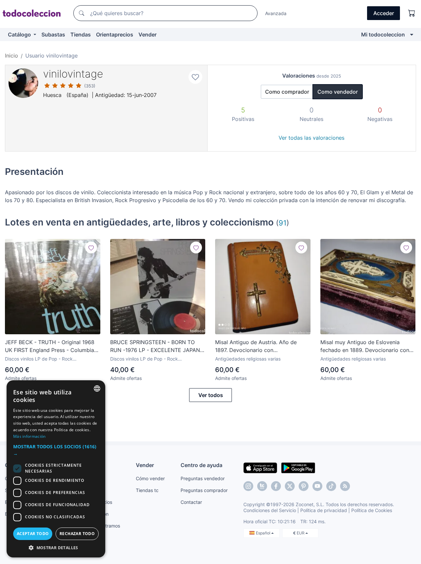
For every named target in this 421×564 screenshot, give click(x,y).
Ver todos (210, 395)
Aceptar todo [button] (33, 533)
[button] (56, 450)
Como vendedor (337, 91)
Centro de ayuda (201, 465)
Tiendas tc (147, 490)
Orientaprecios (114, 34)
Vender (147, 34)
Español (263, 532)
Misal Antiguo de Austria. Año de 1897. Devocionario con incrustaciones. (256, 346)
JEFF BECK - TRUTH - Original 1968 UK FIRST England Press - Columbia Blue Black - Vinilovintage (49, 346)
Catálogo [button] (20, 34)
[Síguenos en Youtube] (317, 486)
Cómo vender (150, 478)
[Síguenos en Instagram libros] (262, 486)
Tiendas (80, 34)
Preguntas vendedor (203, 478)
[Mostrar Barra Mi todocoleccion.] (412, 34)
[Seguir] (91, 247)
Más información (29, 436)
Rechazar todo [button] (77, 533)
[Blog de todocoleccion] (345, 486)
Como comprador (287, 91)
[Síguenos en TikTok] (331, 486)
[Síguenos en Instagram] (248, 486)
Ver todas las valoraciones (311, 137)
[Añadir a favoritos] (195, 77)
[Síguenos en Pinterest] (304, 486)
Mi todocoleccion (383, 34)
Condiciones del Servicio (269, 510)
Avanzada (275, 13)
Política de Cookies (371, 510)
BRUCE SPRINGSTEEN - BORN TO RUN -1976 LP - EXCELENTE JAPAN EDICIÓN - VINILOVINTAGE (155, 346)
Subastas (53, 34)
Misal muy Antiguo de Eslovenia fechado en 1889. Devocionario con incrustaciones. (364, 346)
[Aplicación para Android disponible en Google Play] (298, 467)
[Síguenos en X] (290, 486)
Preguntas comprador (204, 490)
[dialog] (56, 468)
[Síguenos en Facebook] (276, 486)
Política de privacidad (323, 510)
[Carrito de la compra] (412, 13)
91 (282, 222)
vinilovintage (73, 73)
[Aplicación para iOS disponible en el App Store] (260, 467)
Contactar (191, 502)
